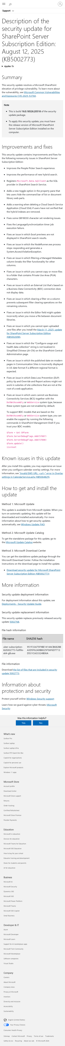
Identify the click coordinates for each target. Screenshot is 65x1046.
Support (6, 10)
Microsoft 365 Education (12, 848)
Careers (6, 977)
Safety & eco (8, 1041)
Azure (6, 929)
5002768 (14, 621)
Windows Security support (40, 698)
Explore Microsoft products (13, 767)
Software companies (11, 958)
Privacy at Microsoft (11, 992)
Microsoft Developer (11, 934)
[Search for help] (10, 4)
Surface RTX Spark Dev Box (13, 753)
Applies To (9, 66)
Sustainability (9, 1011)
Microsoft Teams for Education (15, 843)
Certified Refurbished (11, 810)
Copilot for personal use (12, 762)
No (40, 722)
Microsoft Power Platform (13, 901)
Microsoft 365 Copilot (12, 911)
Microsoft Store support (12, 796)
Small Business (9, 915)
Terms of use (38, 1036)
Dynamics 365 (9, 891)
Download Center (10, 791)
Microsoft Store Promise (12, 815)
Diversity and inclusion (12, 1001)
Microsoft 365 (9, 896)
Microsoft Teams (10, 906)
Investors (7, 996)
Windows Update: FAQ (33, 524)
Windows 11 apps (10, 772)
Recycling (18, 1041)
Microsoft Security (10, 886)
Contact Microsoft (18, 1036)
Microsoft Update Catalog (19, 542)
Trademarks (49, 1036)
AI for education (9, 868)
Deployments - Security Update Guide (21, 603)
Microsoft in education (12, 834)
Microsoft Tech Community (13, 949)
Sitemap (7, 1036)
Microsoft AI (8, 882)
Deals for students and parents (15, 863)
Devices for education (12, 839)
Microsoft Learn (9, 939)
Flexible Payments (10, 820)
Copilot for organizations (13, 758)
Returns (6, 801)
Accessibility (8, 1006)
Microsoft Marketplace (12, 954)
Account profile (9, 786)
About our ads (29, 1041)
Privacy (29, 1036)
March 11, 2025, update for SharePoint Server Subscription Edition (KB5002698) (34, 333)
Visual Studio (8, 963)
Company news (9, 987)
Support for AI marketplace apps (15, 944)
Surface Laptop (9, 743)
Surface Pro (8, 738)
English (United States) (16, 1020)
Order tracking (9, 805)
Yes (23, 722)
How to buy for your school (13, 853)
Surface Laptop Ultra (11, 748)
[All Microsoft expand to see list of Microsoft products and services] (3, 4)
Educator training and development (16, 858)
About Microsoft (9, 982)
